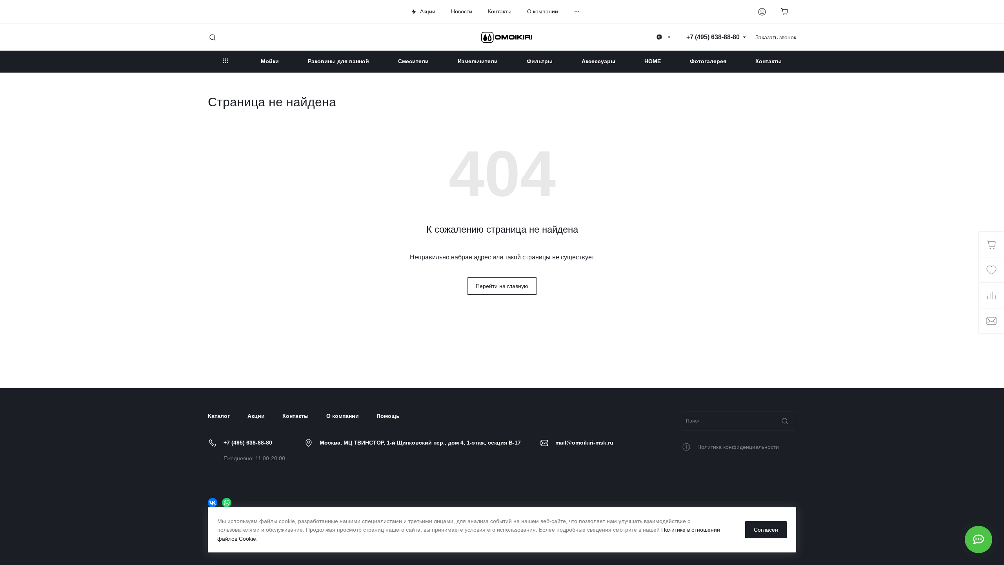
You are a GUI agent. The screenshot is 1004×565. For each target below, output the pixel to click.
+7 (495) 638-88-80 (248, 442)
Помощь (388, 416)
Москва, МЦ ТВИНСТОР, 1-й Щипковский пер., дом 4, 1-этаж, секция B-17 (420, 442)
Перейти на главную (502, 286)
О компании (342, 416)
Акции (256, 416)
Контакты (295, 416)
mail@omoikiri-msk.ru (584, 442)
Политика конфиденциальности (738, 447)
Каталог (219, 416)
